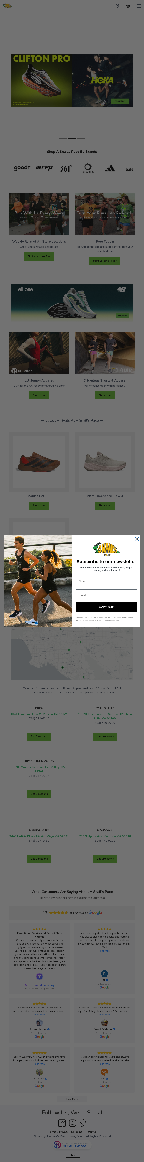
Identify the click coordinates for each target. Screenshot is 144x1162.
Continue (106, 607)
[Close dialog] (137, 539)
